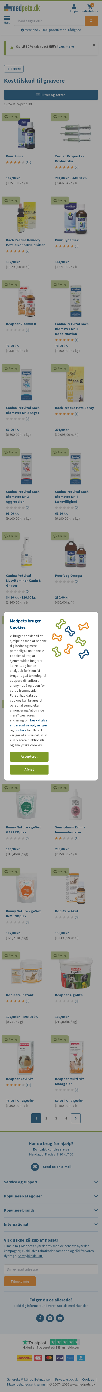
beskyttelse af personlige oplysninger (29, 723)
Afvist (29, 769)
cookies (20, 730)
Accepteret (29, 756)
